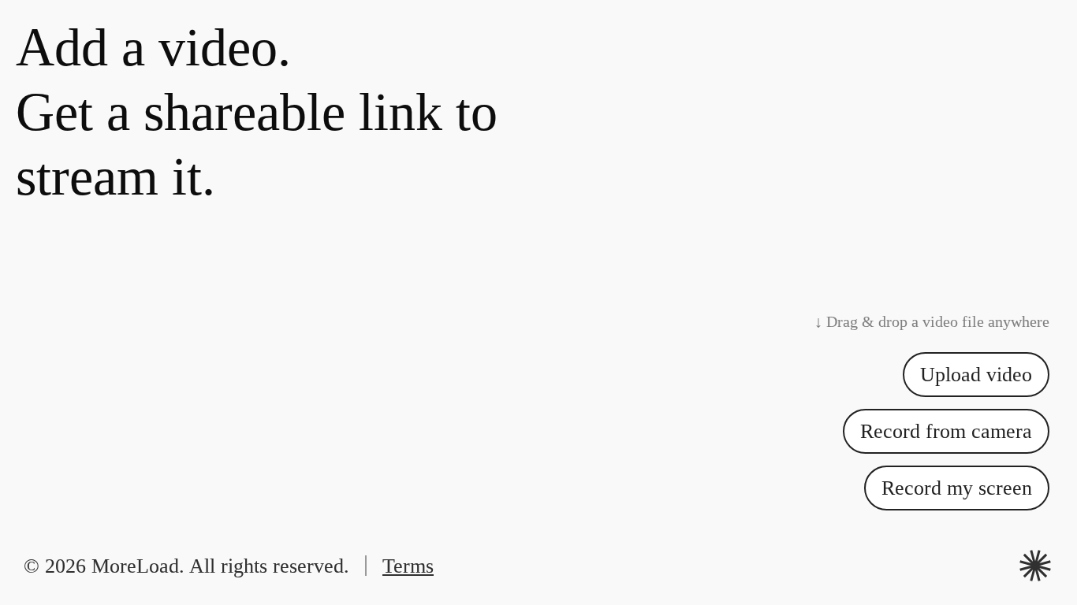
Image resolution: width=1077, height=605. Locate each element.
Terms (408, 566)
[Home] (1035, 565)
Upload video (976, 374)
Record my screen (956, 488)
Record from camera (946, 431)
